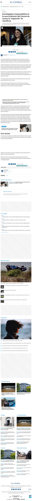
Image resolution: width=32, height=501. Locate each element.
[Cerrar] (26, 53)
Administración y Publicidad (22, 491)
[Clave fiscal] (30, 497)
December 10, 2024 (16, 103)
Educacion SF (20, 487)
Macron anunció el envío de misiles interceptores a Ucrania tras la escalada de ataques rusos (15, 226)
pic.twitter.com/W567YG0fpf (21, 102)
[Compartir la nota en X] (11, 52)
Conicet (7, 175)
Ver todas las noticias (4, 232)
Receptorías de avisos (15, 491)
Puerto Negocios (12, 487)
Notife (16, 487)
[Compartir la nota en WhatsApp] (13, 52)
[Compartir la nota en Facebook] (9, 52)
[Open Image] (2, 28)
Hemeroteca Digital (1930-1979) (6, 491)
